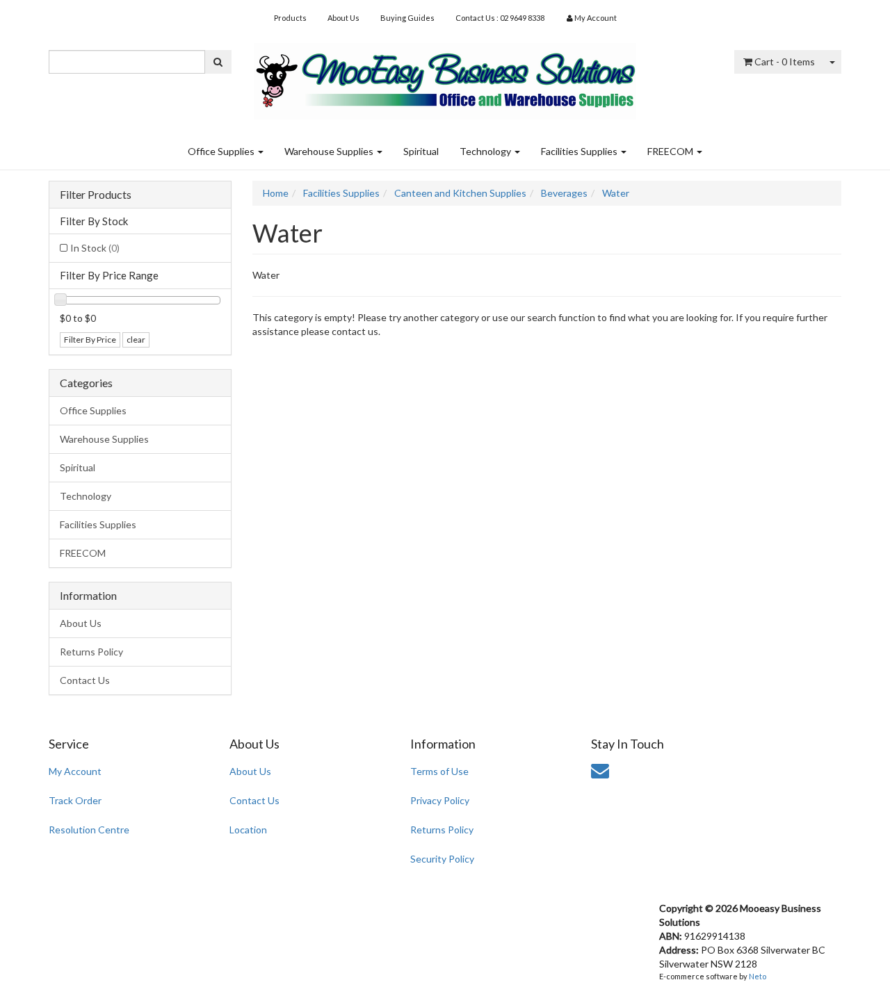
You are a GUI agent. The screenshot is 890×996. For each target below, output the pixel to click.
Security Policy (442, 859)
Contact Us (85, 680)
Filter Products (95, 194)
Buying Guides (407, 17)
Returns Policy (91, 652)
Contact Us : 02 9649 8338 (499, 17)
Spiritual (421, 151)
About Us (343, 17)
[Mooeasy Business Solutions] (445, 77)
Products (290, 17)
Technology (486, 151)
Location (248, 829)
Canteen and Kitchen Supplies (460, 193)
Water (615, 193)
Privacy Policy (439, 800)
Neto (757, 976)
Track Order (75, 800)
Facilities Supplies (580, 151)
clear (136, 339)
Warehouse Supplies (329, 151)
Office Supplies (222, 151)
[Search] (218, 62)
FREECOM (671, 151)
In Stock (95, 248)
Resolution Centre (89, 829)
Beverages (564, 193)
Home (276, 193)
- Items (784, 61)
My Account (75, 771)
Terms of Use (439, 771)
